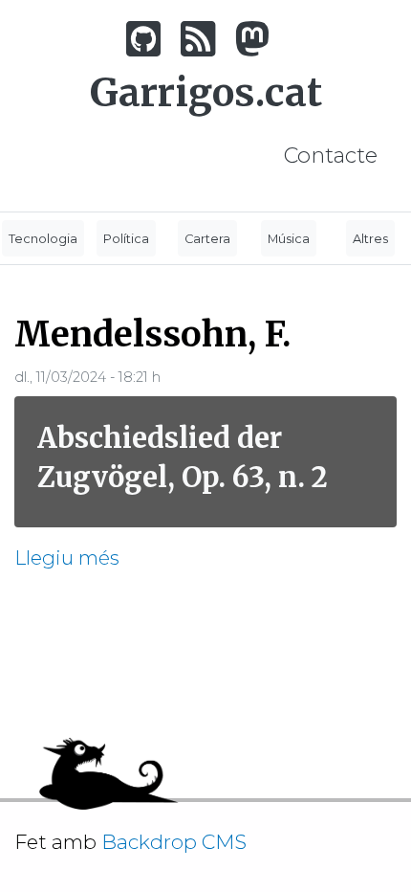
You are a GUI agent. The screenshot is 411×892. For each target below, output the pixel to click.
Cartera (207, 239)
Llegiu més (66, 557)
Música (289, 239)
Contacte (331, 155)
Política (126, 239)
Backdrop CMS (181, 842)
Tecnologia (43, 239)
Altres (370, 239)
